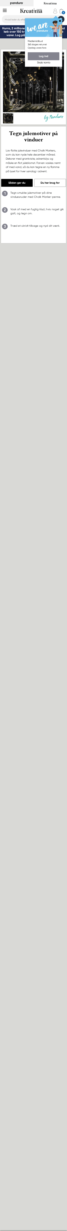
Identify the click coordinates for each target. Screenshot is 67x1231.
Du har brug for (50, 182)
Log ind (43, 56)
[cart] (61, 11)
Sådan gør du (16, 182)
